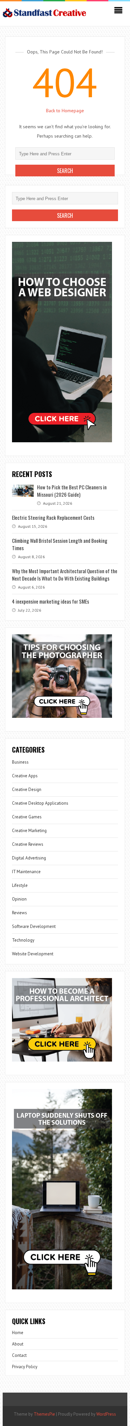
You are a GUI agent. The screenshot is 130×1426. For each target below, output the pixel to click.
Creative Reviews (27, 844)
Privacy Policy (24, 1367)
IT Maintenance (26, 872)
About (17, 1344)
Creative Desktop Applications (40, 803)
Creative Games (27, 817)
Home (17, 1332)
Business (20, 762)
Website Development (32, 954)
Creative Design (26, 789)
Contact (19, 1355)
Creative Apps (25, 776)
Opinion (19, 899)
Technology (23, 940)
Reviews (19, 913)
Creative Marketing (29, 830)
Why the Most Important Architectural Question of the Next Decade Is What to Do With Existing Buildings (64, 574)
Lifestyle (20, 885)
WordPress (106, 1414)
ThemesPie (44, 1414)
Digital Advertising (29, 858)
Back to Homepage (65, 111)
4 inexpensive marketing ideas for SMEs (50, 601)
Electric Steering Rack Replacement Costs (53, 517)
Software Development (34, 926)
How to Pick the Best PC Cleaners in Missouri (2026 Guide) (72, 490)
